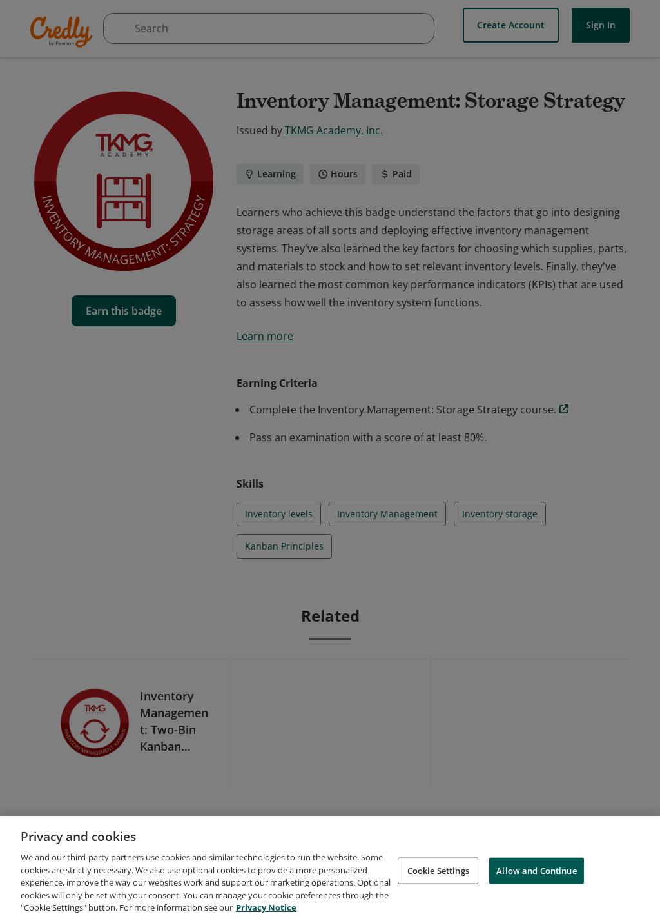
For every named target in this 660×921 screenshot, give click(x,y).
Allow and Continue (536, 870)
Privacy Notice (266, 907)
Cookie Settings (438, 870)
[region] (330, 868)
